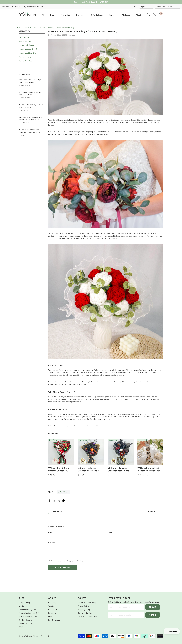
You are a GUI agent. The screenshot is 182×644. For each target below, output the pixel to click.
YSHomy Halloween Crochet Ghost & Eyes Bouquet (118, 469)
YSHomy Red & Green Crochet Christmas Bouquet (58, 469)
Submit (152, 607)
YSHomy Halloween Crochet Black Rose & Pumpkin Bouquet (88, 469)
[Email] (59, 500)
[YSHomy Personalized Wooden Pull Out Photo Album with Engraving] (150, 452)
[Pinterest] (54, 500)
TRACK (152, 615)
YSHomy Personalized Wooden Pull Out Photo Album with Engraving (148, 469)
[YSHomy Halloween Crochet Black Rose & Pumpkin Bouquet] (91, 452)
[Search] (148, 14)
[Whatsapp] (63, 500)
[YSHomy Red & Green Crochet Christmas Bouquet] (61, 452)
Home (19, 28)
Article (26, 28)
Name (50, 533)
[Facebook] (49, 500)
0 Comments (70, 35)
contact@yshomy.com (35, 7)
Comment (51, 543)
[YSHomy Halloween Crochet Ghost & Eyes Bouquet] (121, 452)
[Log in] (154, 14)
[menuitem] (32, 37)
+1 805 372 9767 (15, 7)
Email (110, 533)
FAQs (134, 7)
